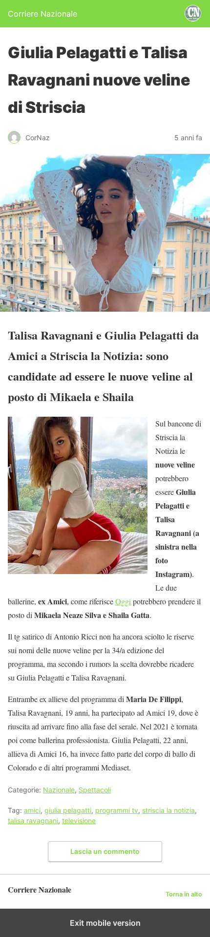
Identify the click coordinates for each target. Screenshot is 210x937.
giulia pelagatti (67, 810)
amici (32, 810)
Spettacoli (95, 790)
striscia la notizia (168, 810)
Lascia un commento (105, 851)
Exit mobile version (105, 923)
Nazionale (59, 790)
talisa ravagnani (33, 820)
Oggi (123, 601)
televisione (79, 820)
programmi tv (116, 810)
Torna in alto (184, 894)
